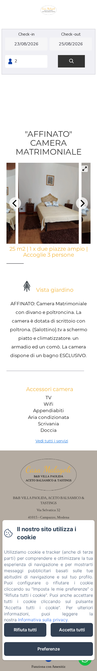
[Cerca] (71, 61)
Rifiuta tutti (25, 629)
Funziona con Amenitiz (48, 667)
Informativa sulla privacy (43, 619)
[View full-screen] (84, 168)
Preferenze (48, 649)
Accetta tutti (72, 629)
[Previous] (15, 203)
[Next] (82, 203)
